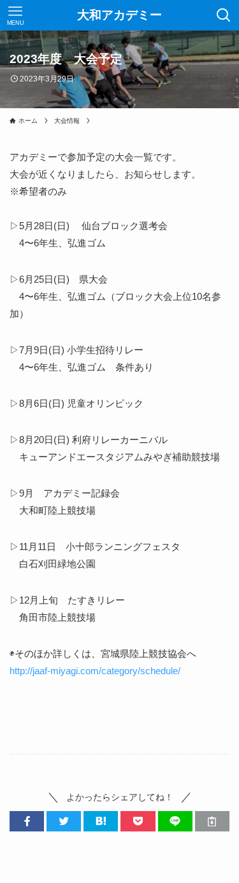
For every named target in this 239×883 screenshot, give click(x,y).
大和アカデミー (119, 16)
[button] (27, 821)
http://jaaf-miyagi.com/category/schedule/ (95, 670)
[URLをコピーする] (212, 821)
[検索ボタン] (223, 15)
